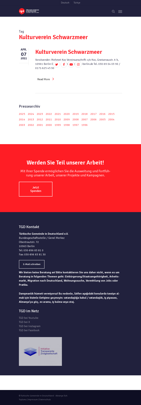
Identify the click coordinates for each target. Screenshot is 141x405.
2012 (40, 119)
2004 (111, 119)
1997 (76, 125)
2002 (31, 125)
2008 (76, 119)
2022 (49, 114)
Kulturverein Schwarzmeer (68, 52)
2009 (67, 119)
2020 (67, 114)
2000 (49, 125)
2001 (40, 125)
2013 (31, 119)
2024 (31, 114)
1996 (85, 125)
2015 (111, 114)
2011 (49, 119)
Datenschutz (45, 399)
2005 (102, 119)
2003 (22, 125)
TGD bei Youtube (28, 318)
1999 (58, 125)
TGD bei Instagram (29, 326)
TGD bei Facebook (29, 330)
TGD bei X (24, 322)
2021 (58, 114)
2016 (102, 114)
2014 (22, 119)
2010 (58, 119)
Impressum (33, 399)
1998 (67, 125)
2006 (93, 119)
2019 (76, 114)
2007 (85, 119)
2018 (85, 114)
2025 (22, 114)
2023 (40, 114)
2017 (93, 114)
